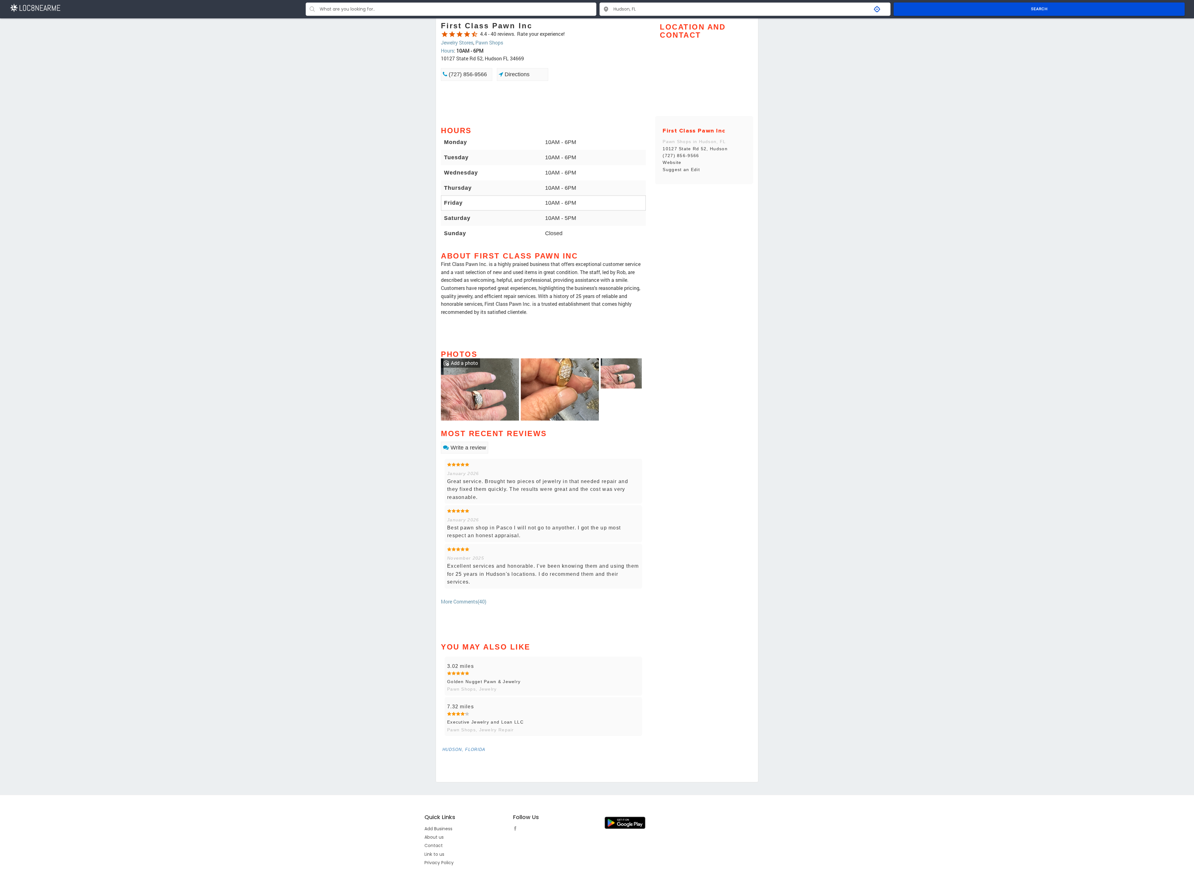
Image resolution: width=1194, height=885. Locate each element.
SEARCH (1039, 9)
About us (434, 837)
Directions (516, 74)
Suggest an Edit (681, 169)
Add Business (438, 829)
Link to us (434, 854)
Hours (447, 50)
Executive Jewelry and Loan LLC (485, 722)
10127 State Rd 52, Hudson (695, 148)
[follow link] (517, 829)
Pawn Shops (489, 42)
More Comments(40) (463, 601)
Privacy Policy (439, 862)
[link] (480, 389)
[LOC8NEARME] (35, 7)
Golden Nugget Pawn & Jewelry (484, 681)
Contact (433, 845)
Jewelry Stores (457, 42)
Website (672, 162)
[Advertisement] (543, 103)
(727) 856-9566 (467, 74)
